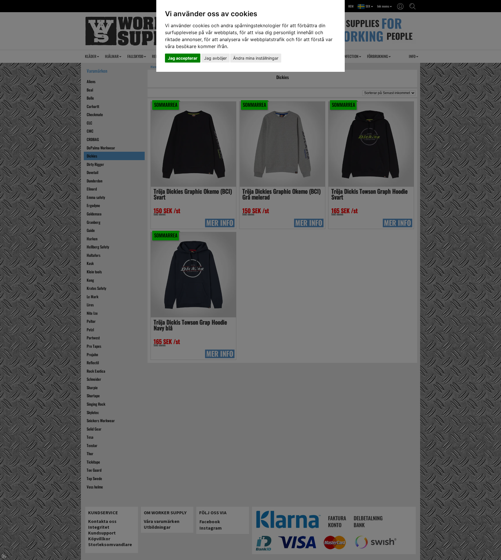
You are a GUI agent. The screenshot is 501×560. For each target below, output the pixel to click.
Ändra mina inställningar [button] (255, 58)
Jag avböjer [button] (215, 58)
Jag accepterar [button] (182, 58)
